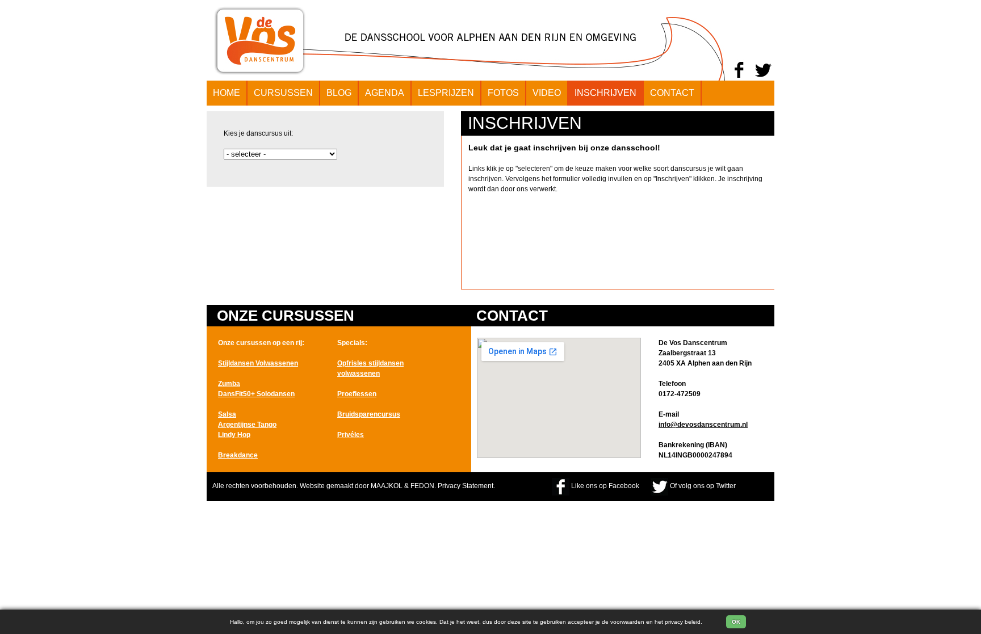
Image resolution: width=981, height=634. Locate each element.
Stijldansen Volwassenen (258, 363)
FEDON (422, 486)
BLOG (338, 93)
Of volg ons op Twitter (703, 486)
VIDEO (547, 93)
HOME (226, 93)
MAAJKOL (387, 486)
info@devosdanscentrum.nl (703, 425)
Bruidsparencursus (368, 414)
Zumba (229, 384)
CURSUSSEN (283, 93)
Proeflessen (356, 394)
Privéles (350, 435)
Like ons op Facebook (605, 486)
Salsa (227, 414)
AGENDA (384, 93)
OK (736, 622)
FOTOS (503, 93)
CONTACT (672, 93)
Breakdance (238, 455)
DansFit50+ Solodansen (256, 394)
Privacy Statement (465, 486)
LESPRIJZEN (446, 93)
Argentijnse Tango (247, 425)
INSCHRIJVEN (605, 93)
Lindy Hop (234, 435)
